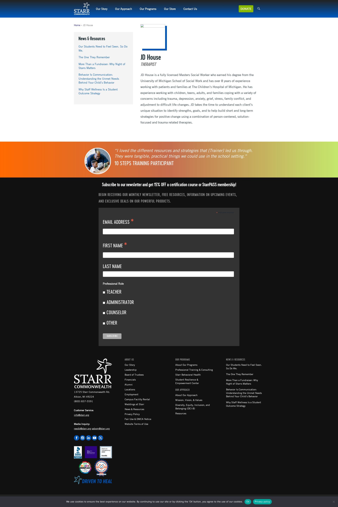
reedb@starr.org (82, 428)
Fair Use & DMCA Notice (138, 418)
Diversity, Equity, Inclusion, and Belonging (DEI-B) (192, 406)
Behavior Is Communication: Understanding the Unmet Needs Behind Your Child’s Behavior (99, 78)
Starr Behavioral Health (188, 374)
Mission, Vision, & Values (188, 399)
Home (77, 25)
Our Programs (148, 9)
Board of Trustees (134, 374)
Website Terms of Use (136, 423)
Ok (247, 501)
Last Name (112, 266)
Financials (130, 379)
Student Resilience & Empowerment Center (187, 381)
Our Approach (123, 9)
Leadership (131, 369)
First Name (115, 246)
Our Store (170, 9)
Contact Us (190, 9)
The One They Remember (94, 57)
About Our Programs (186, 364)
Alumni (129, 384)
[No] (333, 501)
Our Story (101, 9)
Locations (130, 389)
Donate (246, 9)
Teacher (114, 292)
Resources (180, 413)
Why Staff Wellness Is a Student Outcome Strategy (243, 404)
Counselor (116, 312)
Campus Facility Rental (137, 399)
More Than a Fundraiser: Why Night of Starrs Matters (242, 381)
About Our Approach (186, 395)
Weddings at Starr (134, 404)
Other (112, 323)
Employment (131, 394)
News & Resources (134, 409)
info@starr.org (81, 414)
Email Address (118, 222)
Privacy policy (262, 501)
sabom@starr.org (101, 428)
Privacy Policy (132, 414)
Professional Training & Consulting (194, 369)
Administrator (120, 302)
